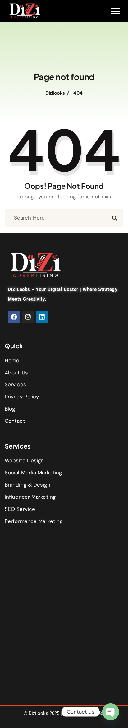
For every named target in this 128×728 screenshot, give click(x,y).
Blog (10, 408)
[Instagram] (28, 317)
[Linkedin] (42, 317)
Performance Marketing (33, 521)
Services (15, 384)
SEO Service (20, 509)
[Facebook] (14, 317)
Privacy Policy (22, 396)
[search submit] (114, 218)
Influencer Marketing (30, 496)
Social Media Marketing (33, 472)
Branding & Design (27, 484)
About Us (16, 372)
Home (12, 360)
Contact (15, 420)
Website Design (24, 460)
